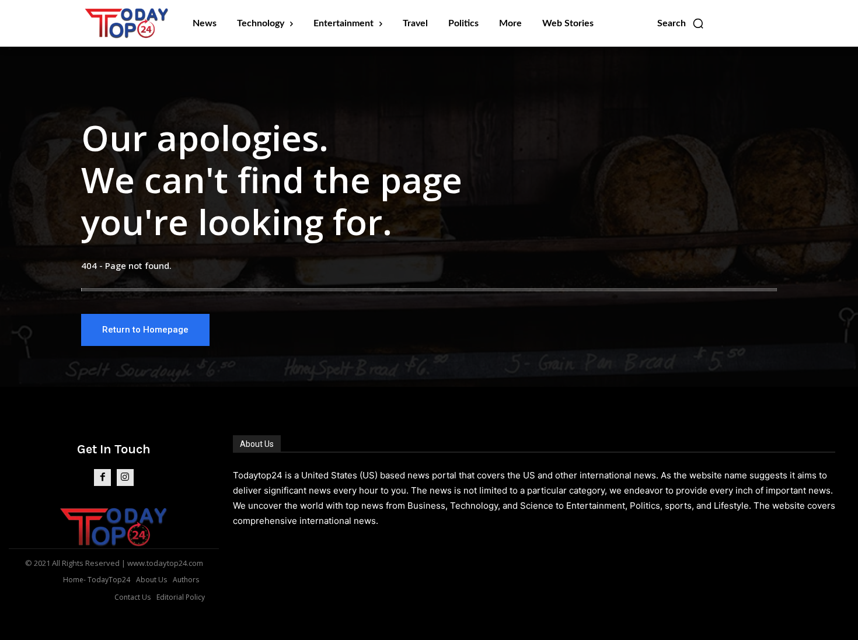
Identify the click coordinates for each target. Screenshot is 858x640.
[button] (680, 23)
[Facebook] (102, 477)
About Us (257, 444)
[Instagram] (125, 477)
